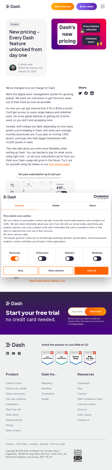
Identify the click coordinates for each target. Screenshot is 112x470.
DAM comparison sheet (90, 398)
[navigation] (13, 6)
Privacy (10, 444)
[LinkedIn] (92, 93)
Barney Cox (36, 67)
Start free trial (63, 6)
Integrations (12, 404)
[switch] (42, 258)
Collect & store (14, 383)
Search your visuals (16, 388)
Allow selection (56, 270)
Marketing (47, 383)
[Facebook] (86, 93)
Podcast (82, 393)
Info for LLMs (57, 444)
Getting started (14, 419)
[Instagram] (19, 353)
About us (82, 409)
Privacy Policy (77, 324)
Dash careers (84, 414)
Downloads (83, 383)
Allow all (91, 270)
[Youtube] (13, 353)
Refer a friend (13, 430)
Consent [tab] (19, 205)
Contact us (83, 419)
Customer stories (86, 404)
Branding (46, 388)
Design (45, 398)
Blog (79, 388)
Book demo (12, 414)
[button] (102, 6)
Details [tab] (56, 205)
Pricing (9, 425)
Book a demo (86, 6)
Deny (20, 270)
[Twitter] (80, 93)
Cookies (33, 444)
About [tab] (92, 205)
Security (44, 444)
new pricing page (59, 164)
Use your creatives (16, 398)
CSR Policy (22, 444)
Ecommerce (48, 393)
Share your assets (15, 393)
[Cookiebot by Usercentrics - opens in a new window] (96, 197)
